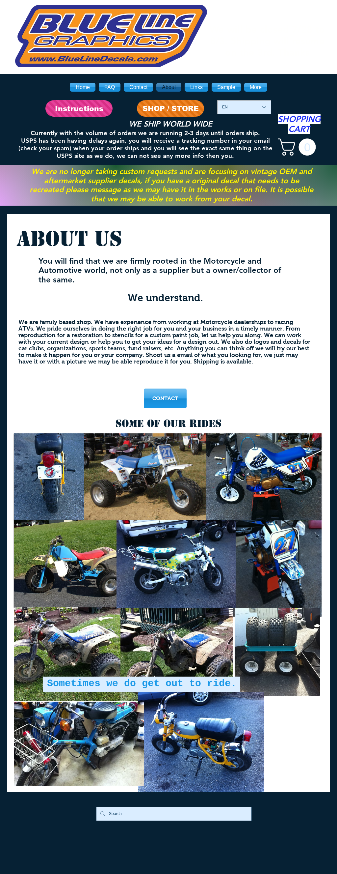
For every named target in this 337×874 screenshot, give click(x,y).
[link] (299, 147)
